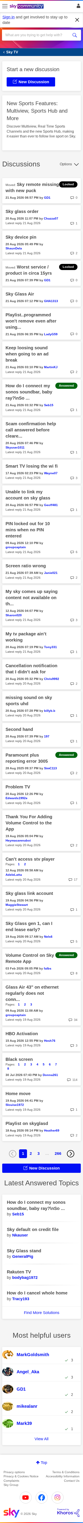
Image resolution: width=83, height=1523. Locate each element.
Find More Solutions (41, 1312)
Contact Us (71, 1480)
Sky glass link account (29, 893)
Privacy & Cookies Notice (21, 1476)
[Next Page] (70, 1153)
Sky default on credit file (33, 1229)
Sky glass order (22, 211)
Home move (18, 1093)
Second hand (19, 729)
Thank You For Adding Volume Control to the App (29, 822)
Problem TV (18, 786)
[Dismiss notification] (77, 19)
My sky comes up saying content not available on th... (32, 597)
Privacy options (14, 1472)
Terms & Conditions (65, 1472)
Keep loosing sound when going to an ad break (27, 353)
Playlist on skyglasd (27, 1123)
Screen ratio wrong (26, 565)
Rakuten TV (19, 1271)
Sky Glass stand (24, 1250)
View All (41, 1439)
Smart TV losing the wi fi (32, 466)
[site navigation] (5, 6)
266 (58, 1153)
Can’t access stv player (30, 859)
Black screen (19, 1059)
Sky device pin (21, 237)
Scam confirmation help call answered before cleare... (31, 429)
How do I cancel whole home (37, 1292)
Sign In (77, 7)
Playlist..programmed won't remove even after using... (31, 321)
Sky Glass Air (20, 294)
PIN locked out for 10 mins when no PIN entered (28, 529)
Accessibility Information (62, 1476)
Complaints (11, 1480)
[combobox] (37, 35)
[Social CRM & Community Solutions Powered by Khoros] (68, 1513)
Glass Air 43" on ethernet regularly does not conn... (32, 993)
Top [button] (44, 1462)
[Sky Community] (27, 6)
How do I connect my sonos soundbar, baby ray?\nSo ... (29, 391)
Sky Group (11, 1485)
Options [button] (66, 164)
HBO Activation (22, 1033)
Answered (66, 385)
